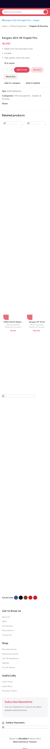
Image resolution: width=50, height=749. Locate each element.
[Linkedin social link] (19, 103)
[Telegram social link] (22, 103)
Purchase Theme (9, 691)
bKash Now (10, 77)
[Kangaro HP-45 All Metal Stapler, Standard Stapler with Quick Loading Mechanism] (37, 220)
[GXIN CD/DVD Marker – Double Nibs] (13, 220)
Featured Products (10, 654)
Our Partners (7, 626)
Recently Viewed (9, 649)
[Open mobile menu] (3, 4)
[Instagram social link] (26, 598)
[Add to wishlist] (19, 125)
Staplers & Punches (38, 26)
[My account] (47, 4)
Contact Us (7, 635)
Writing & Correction (13, 327)
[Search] (45, 12)
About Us (6, 617)
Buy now (37, 70)
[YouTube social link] (30, 598)
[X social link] (13, 103)
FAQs (4, 621)
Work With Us (8, 630)
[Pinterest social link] (16, 103)
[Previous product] (3, 32)
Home (4, 26)
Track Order (7, 682)
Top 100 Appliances (10, 658)
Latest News (7, 686)
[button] (6, 317)
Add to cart (22, 70)
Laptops (5, 663)
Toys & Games (8, 667)
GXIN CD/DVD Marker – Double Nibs (13, 323)
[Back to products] (6, 32)
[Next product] (10, 32)
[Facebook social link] (9, 103)
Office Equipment (18, 26)
